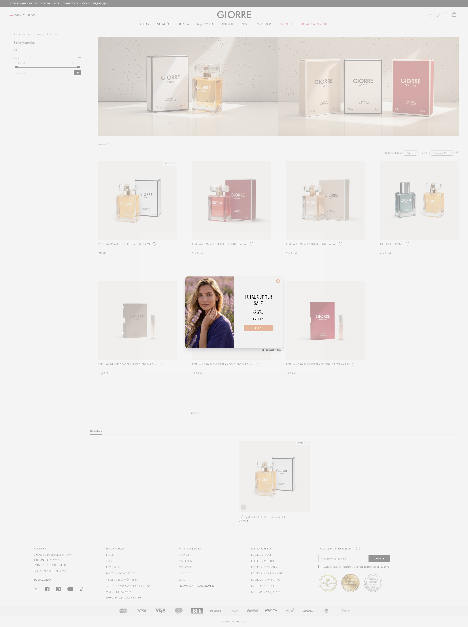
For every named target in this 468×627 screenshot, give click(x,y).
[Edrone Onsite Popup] (234, 313)
